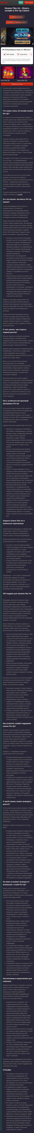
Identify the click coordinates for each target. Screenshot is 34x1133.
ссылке (20, 194)
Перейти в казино (17, 17)
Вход (20, 2)
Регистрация (29, 2)
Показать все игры (17, 84)
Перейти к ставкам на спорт (17, 22)
